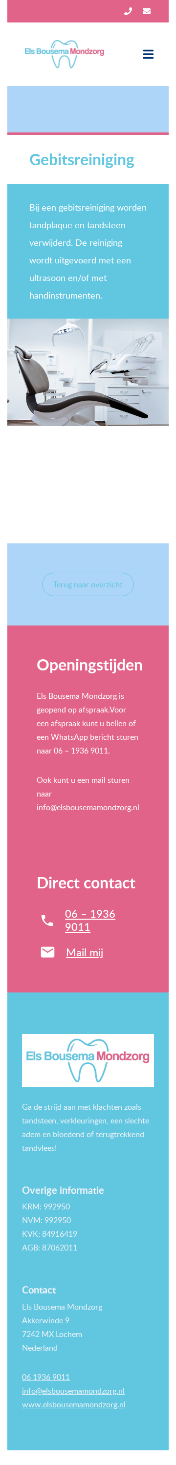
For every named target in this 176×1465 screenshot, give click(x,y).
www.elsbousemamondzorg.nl (74, 1404)
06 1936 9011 (46, 1377)
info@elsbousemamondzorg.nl (73, 1390)
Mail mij (84, 952)
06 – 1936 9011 (90, 920)
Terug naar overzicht (88, 584)
